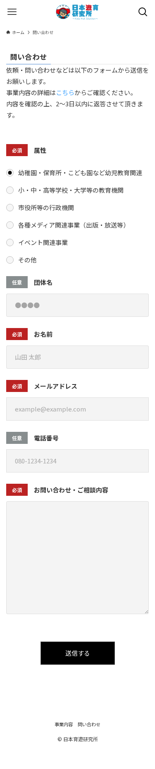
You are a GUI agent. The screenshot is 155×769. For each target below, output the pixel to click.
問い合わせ (89, 724)
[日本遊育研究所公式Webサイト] (77, 12)
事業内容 (64, 724)
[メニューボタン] (12, 12)
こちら (65, 92)
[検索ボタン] (143, 12)
